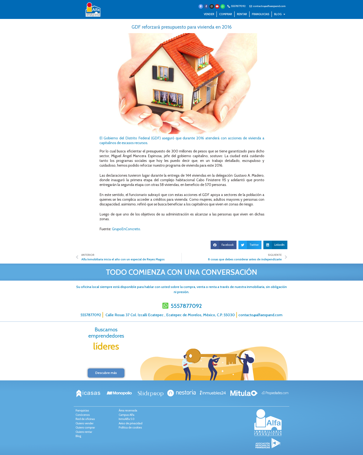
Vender (209, 14)
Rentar (242, 14)
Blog (278, 14)
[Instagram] (211, 6)
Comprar (225, 14)
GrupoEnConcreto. (126, 229)
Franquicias (260, 14)
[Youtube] (217, 6)
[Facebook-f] (206, 6)
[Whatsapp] (222, 6)
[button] (224, 245)
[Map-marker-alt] (201, 6)
